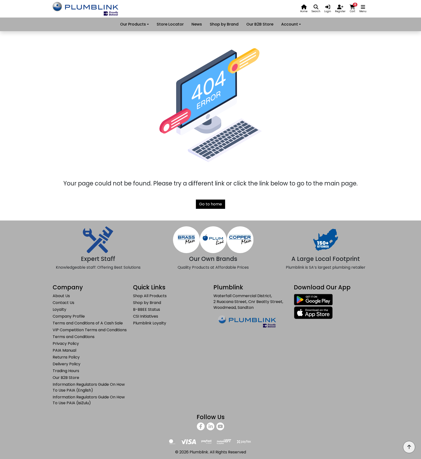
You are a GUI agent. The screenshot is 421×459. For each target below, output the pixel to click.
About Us (61, 296)
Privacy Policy (66, 343)
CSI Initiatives (145, 316)
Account (289, 24)
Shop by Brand (224, 24)
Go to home (210, 204)
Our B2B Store (259, 24)
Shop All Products (150, 296)
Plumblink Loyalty (149, 323)
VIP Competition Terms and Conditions (90, 330)
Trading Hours (66, 371)
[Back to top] (409, 447)
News (196, 24)
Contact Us (63, 302)
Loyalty (59, 309)
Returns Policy (66, 357)
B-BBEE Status (146, 309)
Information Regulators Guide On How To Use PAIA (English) (89, 387)
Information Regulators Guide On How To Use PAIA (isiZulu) (89, 400)
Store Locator (170, 24)
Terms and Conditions (74, 337)
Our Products (133, 24)
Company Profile (69, 316)
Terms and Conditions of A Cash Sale (88, 323)
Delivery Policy (66, 364)
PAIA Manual (64, 350)
